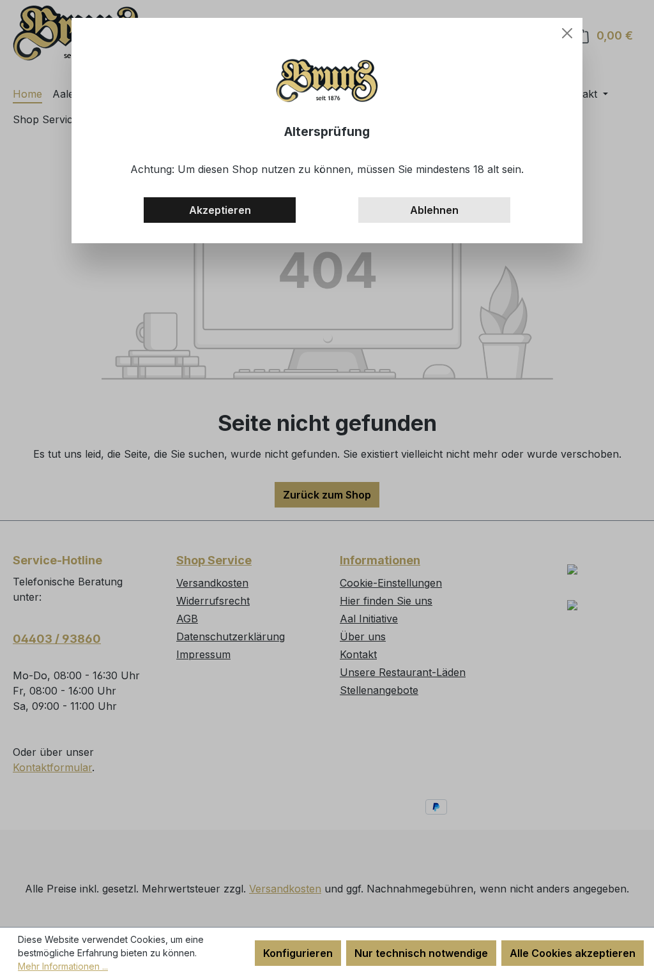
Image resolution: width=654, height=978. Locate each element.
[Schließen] (567, 33)
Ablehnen (434, 210)
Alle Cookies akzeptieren (572, 953)
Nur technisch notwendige (421, 953)
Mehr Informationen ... (63, 966)
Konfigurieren (298, 953)
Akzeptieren (220, 210)
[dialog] (327, 489)
